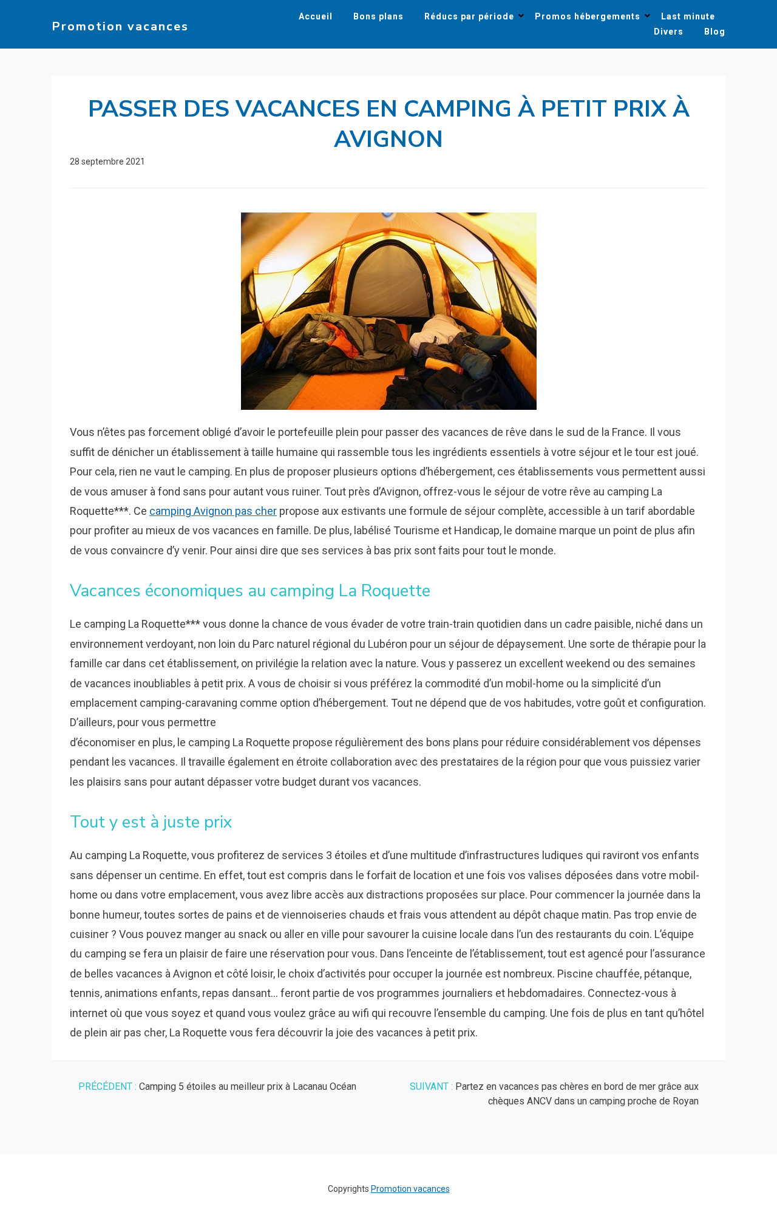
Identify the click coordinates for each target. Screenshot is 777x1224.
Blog (714, 31)
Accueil (316, 16)
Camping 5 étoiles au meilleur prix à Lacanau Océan (217, 1086)
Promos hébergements (587, 16)
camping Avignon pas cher (213, 511)
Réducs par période (469, 16)
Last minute (688, 16)
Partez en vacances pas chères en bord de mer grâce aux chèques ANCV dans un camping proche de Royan (554, 1094)
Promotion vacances (120, 26)
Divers (669, 31)
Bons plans (378, 16)
